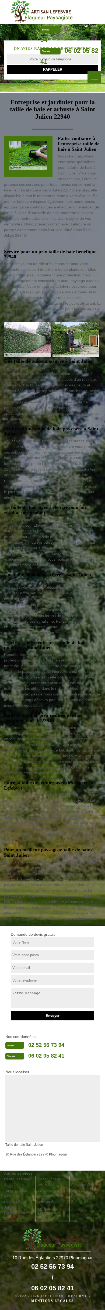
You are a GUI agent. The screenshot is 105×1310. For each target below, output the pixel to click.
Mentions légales (52, 1301)
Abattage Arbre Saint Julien (84, 1187)
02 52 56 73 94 (46, 1045)
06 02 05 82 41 (46, 1056)
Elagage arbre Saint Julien (83, 1199)
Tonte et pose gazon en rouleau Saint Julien (15, 1198)
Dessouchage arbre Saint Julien (49, 1184)
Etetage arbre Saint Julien (15, 1216)
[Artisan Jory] (41, 12)
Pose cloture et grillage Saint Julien (50, 1201)
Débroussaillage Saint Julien (18, 1182)
